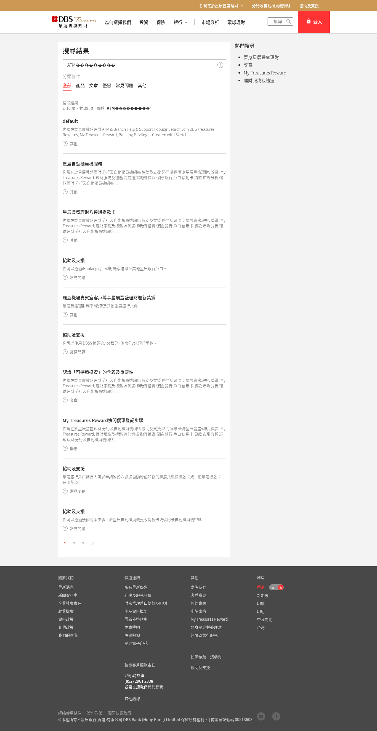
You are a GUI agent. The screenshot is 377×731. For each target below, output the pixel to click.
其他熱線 (132, 698)
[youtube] (261, 716)
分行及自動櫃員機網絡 (271, 5)
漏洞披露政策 (119, 713)
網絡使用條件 (69, 713)
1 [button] (65, 543)
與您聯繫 (155, 687)
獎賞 (248, 65)
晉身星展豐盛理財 (261, 57)
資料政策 (94, 713)
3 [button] (83, 543)
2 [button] (74, 543)
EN (272, 588)
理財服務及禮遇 (259, 80)
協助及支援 (309, 5)
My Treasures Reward (265, 72)
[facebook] (276, 716)
